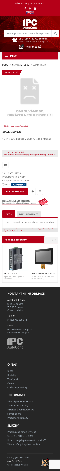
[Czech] (28, 12)
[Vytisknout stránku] (32, 191)
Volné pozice (13, 379)
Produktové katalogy (17, 417)
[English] (32, 12)
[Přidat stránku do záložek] (39, 191)
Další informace (28, 214)
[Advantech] (18, 184)
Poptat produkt (15, 191)
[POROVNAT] (5, 165)
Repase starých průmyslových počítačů (26, 440)
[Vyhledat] (55, 33)
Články (10, 383)
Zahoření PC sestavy (17, 405)
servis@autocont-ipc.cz (18, 332)
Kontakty (11, 375)
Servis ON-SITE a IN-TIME (20, 436)
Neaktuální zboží (21, 64)
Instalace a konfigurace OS (20, 409)
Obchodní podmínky (17, 387)
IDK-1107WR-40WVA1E (43, 273)
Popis (9, 213)
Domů (5, 64)
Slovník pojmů (14, 413)
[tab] (8, 213)
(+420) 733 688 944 (17, 319)
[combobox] (31, 33)
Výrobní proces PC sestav (20, 401)
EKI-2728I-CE (10, 273)
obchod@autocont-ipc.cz (19, 329)
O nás (10, 370)
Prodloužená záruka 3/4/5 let (21, 431)
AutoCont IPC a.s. (14, 461)
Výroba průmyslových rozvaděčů (23, 444)
